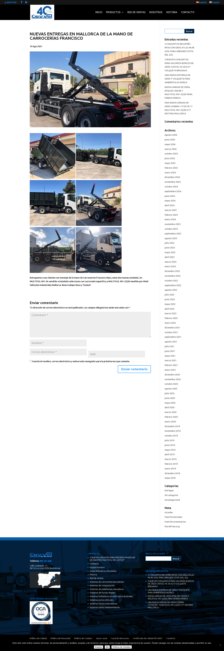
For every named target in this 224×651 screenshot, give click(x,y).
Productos (113, 12)
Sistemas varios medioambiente (105, 607)
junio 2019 (170, 445)
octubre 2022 (171, 280)
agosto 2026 (171, 135)
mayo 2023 (170, 252)
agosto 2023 (171, 238)
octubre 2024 (171, 186)
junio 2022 (170, 299)
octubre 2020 (171, 384)
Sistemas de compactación (102, 585)
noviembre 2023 (173, 224)
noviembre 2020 (173, 379)
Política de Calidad (38, 638)
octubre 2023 (171, 229)
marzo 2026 (170, 149)
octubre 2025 (171, 153)
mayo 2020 (170, 403)
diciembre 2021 (172, 327)
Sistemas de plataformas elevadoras (107, 589)
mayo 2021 (170, 356)
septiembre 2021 (173, 337)
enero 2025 (170, 172)
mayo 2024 (170, 200)
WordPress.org (172, 526)
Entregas (169, 490)
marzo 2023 (170, 262)
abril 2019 (169, 454)
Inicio (98, 12)
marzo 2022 (170, 313)
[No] (220, 645)
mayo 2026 (170, 144)
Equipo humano (97, 567)
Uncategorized (172, 500)
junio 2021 (170, 351)
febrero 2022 (171, 318)
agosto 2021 (171, 341)
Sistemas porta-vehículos (102, 600)
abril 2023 (169, 257)
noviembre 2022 (173, 276)
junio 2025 (170, 158)
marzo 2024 (170, 210)
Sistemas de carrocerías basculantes (107, 582)
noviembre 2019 (173, 431)
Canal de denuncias (120, 638)
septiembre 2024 (173, 191)
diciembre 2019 (172, 426)
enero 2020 (170, 421)
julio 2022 (169, 294)
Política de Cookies (83, 638)
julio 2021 (169, 346)
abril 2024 (169, 205)
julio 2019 (169, 440)
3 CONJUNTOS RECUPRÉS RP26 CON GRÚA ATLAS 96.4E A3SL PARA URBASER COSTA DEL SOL (171, 576)
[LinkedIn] (26, 2)
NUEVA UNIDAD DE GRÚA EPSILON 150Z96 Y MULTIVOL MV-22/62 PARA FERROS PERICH (168, 597)
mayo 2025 (170, 163)
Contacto (187, 12)
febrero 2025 (171, 168)
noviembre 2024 (173, 182)
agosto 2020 (171, 388)
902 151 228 (45, 561)
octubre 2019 (171, 435)
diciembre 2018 (172, 473)
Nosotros (155, 12)
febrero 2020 (171, 417)
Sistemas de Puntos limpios (103, 592)
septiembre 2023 (173, 233)
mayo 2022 (170, 304)
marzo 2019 (170, 459)
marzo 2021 (170, 360)
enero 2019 (170, 468)
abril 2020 (169, 407)
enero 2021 (170, 370)
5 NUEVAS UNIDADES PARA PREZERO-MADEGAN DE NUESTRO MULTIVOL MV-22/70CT (112, 558)
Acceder (169, 512)
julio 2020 (169, 393)
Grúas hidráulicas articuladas (103, 571)
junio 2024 (170, 196)
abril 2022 (169, 309)
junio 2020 (170, 398)
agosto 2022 (171, 290)
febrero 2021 (171, 365)
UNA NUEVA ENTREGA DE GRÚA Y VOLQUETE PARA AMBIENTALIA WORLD (177, 79)
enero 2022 (170, 323)
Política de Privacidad (60, 638)
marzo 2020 (170, 412)
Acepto (98, 647)
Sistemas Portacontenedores (103, 603)
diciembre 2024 (172, 177)
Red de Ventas (136, 12)
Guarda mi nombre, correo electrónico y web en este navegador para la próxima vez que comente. (81, 361)
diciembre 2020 (172, 374)
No (107, 647)
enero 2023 (170, 266)
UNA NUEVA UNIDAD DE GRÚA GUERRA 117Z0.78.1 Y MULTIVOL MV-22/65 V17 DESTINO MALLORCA (170, 605)
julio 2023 (169, 243)
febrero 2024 (171, 215)
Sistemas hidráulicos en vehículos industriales (111, 596)
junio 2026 (170, 139)
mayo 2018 (170, 478)
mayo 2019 (170, 450)
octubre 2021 (171, 332)
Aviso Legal (101, 638)
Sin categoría (171, 495)
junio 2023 (170, 247)
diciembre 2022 (172, 271)
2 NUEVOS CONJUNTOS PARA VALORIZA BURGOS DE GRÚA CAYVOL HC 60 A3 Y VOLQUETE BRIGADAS (171, 584)
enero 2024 (170, 219)
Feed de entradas (173, 517)
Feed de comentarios (175, 522)
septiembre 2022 (173, 285)
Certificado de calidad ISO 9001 (147, 638)
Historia (171, 12)
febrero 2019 (171, 464)
